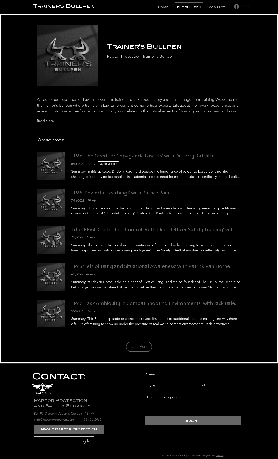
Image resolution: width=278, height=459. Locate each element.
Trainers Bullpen (64, 6)
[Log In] (235, 6)
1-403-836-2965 (90, 419)
